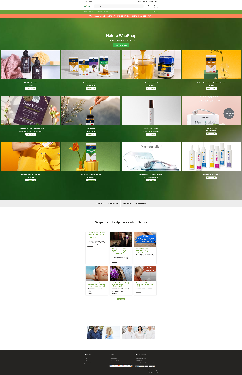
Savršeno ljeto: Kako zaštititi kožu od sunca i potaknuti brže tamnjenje (96, 284)
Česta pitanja (155, 7)
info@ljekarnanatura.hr (88, 1)
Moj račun (148, 7)
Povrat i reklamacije (114, 360)
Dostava (112, 356)
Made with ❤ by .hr (153, 372)
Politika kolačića (87, 362)
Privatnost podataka (114, 362)
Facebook (86, 363)
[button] (155, 12)
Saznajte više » (90, 246)
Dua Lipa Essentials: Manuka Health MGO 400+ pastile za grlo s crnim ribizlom (119, 251)
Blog (85, 356)
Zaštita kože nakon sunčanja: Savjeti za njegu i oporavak (143, 250)
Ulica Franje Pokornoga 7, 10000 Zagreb (145, 362)
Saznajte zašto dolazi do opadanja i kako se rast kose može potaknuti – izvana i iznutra (96, 235)
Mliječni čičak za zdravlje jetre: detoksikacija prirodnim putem (121, 284)
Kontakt (85, 360)
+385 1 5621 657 (139, 356)
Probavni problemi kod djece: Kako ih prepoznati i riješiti (145, 284)
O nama (85, 358)
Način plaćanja (113, 358)
